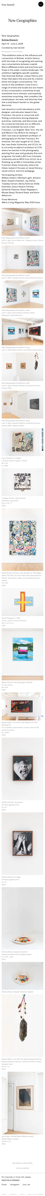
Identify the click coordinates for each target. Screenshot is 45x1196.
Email (4, 1184)
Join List (26, 1184)
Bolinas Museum (10, 39)
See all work (22, 1168)
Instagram (14, 1184)
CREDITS (22, 1194)
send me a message (10, 1180)
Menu (41, 4)
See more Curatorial (22, 1163)
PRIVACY (4, 1194)
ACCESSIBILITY (13, 1194)
